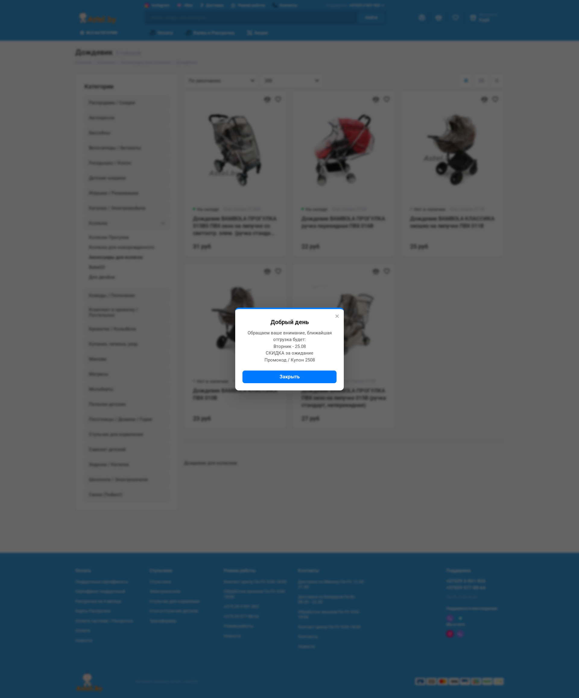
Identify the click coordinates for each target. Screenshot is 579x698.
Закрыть (290, 377)
